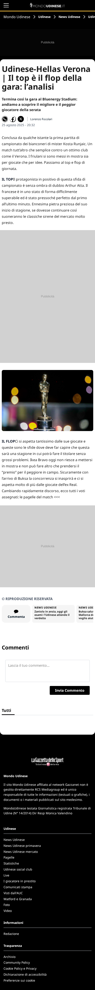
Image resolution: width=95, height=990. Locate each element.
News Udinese (69, 17)
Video (8, 911)
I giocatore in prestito (20, 881)
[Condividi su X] (21, 119)
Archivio (9, 957)
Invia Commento (69, 690)
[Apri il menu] (6, 5)
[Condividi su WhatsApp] (5, 119)
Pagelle (9, 857)
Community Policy (17, 962)
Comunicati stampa (18, 887)
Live (6, 875)
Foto (7, 905)
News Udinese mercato (21, 851)
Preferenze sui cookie (19, 980)
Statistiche (11, 863)
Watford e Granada (18, 899)
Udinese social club (18, 869)
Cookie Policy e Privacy (20, 968)
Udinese (44, 17)
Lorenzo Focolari (41, 119)
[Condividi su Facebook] (13, 119)
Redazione (11, 934)
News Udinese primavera (22, 846)
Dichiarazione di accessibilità (25, 974)
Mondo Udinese (17, 16)
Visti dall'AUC (13, 893)
